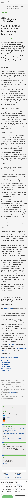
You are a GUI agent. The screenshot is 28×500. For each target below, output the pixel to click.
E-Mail (4, 465)
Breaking (7, 476)
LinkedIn (18, 8)
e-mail (13, 8)
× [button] (26, 481)
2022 (22, 6)
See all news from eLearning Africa (12, 438)
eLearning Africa (16, 6)
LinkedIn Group (5, 362)
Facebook (7, 417)
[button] (14, 494)
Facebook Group (5, 359)
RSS (22, 8)
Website (5, 463)
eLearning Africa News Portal (9, 357)
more (4, 452)
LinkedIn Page (5, 364)
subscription (12, 392)
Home (6, 6)
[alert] (14, 490)
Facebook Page (5, 361)
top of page (23, 468)
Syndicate (18, 477)
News (10, 6)
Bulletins (7, 477)
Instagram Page (5, 366)
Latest (6, 474)
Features (7, 479)
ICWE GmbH (11, 344)
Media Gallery (5, 370)
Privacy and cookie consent (19, 489)
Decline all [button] (20, 497)
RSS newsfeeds (8, 421)
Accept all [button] (7, 497)
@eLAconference (6, 368)
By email (18, 474)
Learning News (9, 2)
